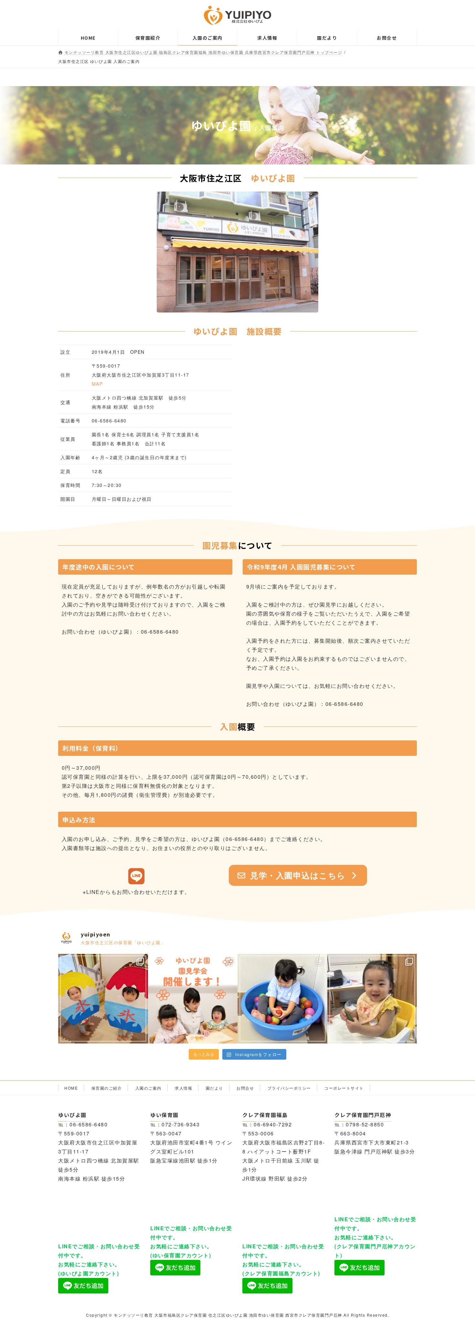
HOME (71, 1088)
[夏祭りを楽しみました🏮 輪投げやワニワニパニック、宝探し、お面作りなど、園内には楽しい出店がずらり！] (103, 999)
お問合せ (245, 1088)
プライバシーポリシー (289, 1088)
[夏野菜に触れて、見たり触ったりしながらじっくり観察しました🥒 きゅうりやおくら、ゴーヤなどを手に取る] (372, 999)
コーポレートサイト (344, 1088)
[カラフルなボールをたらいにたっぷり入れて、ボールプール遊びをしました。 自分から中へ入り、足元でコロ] (282, 999)
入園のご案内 (148, 1088)
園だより (214, 1088)
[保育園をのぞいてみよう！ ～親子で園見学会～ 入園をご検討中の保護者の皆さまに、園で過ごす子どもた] (193, 999)
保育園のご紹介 (106, 1088)
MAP (97, 384)
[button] (298, 875)
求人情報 (183, 1088)
